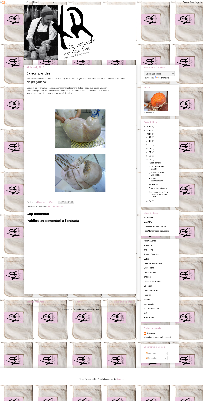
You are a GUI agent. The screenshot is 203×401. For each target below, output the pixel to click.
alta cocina (148, 250)
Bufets (146, 259)
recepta (147, 299)
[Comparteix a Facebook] (69, 202)
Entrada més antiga (124, 301)
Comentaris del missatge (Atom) (87, 309)
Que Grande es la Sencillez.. (156, 173)
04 (150, 201)
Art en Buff (148, 217)
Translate (165, 78)
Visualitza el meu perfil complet (157, 337)
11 (150, 137)
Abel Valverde (150, 241)
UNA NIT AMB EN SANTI (156, 167)
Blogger (119, 379)
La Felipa (148, 286)
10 (150, 141)
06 (150, 156)
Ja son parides (155, 163)
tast (145, 313)
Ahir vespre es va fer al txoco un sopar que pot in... (158, 194)
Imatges (147, 277)
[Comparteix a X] (66, 202)
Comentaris (152, 358)
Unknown (151, 333)
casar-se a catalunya (153, 263)
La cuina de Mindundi (153, 281)
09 (150, 145)
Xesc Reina (149, 317)
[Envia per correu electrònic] (60, 202)
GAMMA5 (148, 222)
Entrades (151, 353)
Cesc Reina (149, 268)
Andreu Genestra (151, 254)
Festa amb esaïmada (158, 188)
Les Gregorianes (55, 206)
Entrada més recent (36, 301)
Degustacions (150, 272)
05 (150, 160)
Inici (80, 301)
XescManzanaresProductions (156, 231)
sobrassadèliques (151, 308)
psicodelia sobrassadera (156, 179)
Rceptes (147, 295)
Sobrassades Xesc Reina (155, 226)
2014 (149, 127)
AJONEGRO (154, 185)
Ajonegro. (148, 245)
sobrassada (149, 304)
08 (150, 148)
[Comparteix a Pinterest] (72, 202)
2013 (149, 130)
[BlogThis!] (63, 202)
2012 (149, 134)
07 (150, 152)
